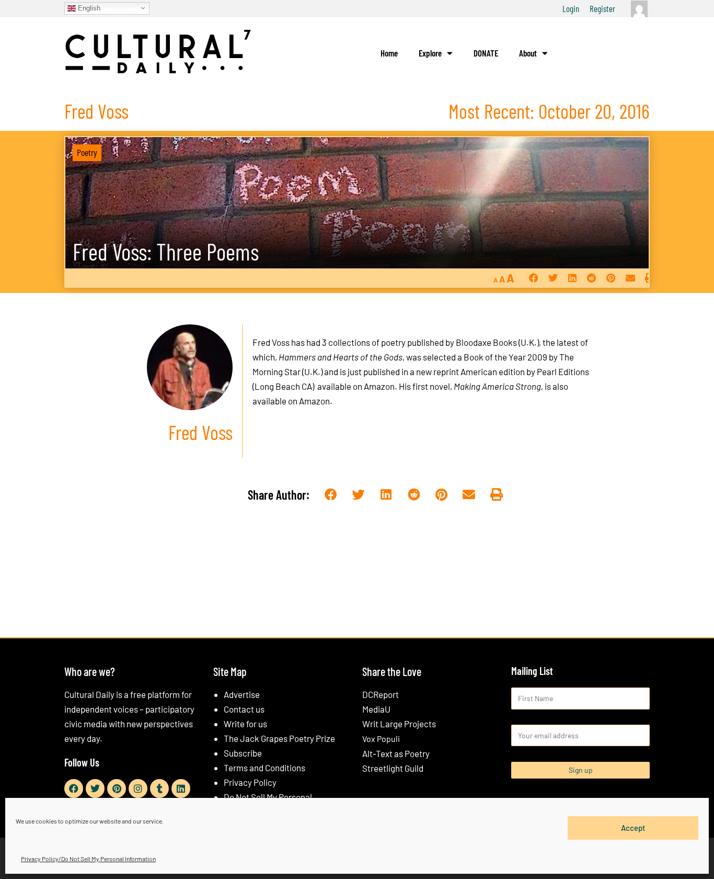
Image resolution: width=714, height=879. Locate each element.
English (88, 8)
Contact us (244, 709)
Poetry (87, 152)
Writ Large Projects (399, 723)
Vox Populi (381, 738)
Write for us (245, 723)
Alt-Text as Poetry (396, 753)
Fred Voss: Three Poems (166, 251)
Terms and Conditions (264, 767)
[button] (533, 278)
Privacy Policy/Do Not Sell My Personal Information (88, 858)
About (528, 53)
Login (570, 8)
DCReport (380, 694)
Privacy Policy (250, 782)
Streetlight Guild (392, 768)
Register (602, 8)
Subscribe (243, 753)
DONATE (486, 53)
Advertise (242, 694)
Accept (633, 827)
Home (389, 53)
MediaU (376, 709)
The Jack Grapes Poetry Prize (279, 738)
